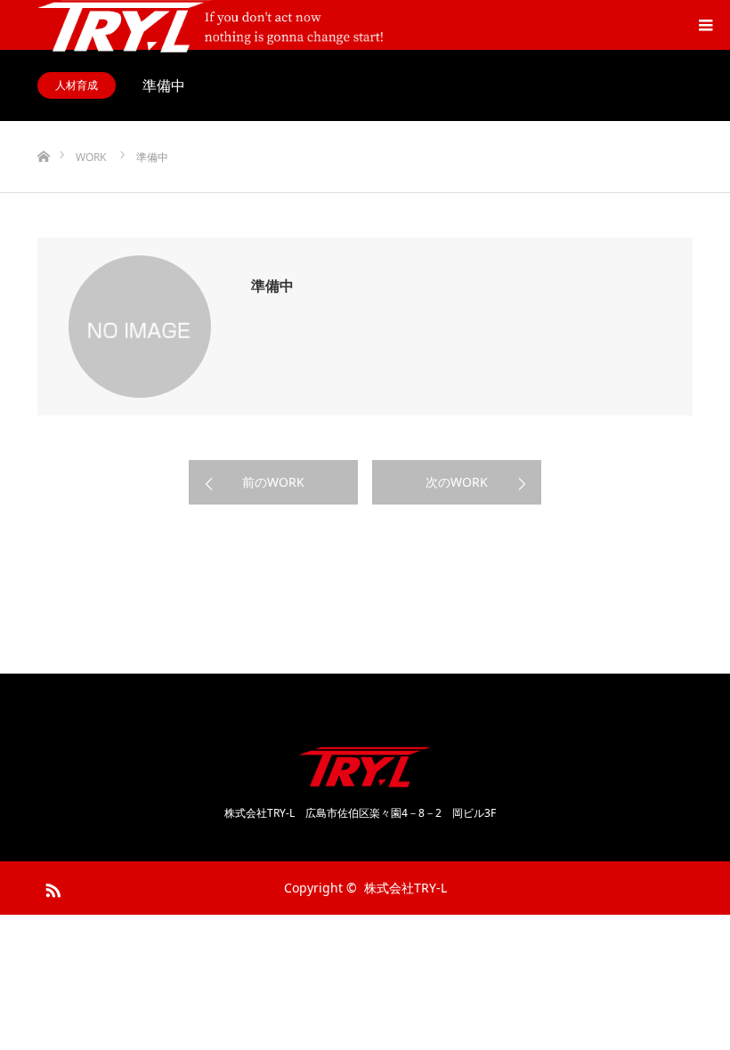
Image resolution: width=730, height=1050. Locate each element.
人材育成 (76, 85)
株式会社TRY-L (411, 887)
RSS (50, 887)
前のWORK (273, 481)
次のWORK (457, 481)
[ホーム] (43, 127)
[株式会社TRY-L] (365, 767)
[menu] (705, 25)
